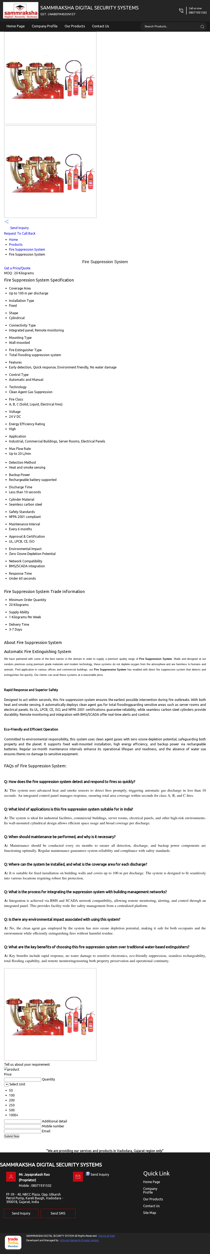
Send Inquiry (19, 228)
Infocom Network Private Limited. (79, 1240)
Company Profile (45, 26)
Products (16, 244)
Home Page (16, 26)
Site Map (149, 1213)
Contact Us (100, 26)
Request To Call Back (19, 233)
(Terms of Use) (106, 1235)
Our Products (75, 26)
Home (13, 239)
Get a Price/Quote (17, 268)
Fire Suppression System (27, 249)
